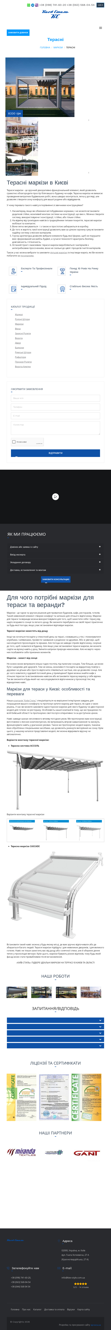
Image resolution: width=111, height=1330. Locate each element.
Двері (18, 342)
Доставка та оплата (54, 1309)
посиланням (27, 255)
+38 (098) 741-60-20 (52, 4)
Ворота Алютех (23, 366)
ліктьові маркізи (59, 252)
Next (89, 171)
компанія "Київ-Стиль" (24, 700)
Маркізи (58, 47)
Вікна (18, 328)
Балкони (19, 347)
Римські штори (23, 352)
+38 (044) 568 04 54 (20, 1286)
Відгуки (71, 1309)
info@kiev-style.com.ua (73, 1277)
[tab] (55, 546)
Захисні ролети (23, 333)
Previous (89, 119)
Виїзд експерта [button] (17, 554)
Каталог (37, 1309)
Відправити (55, 453)
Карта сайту (83, 1309)
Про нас (26, 1309)
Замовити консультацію (55, 579)
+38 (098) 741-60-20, (21, 1277)
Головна (45, 47)
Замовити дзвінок (18, 33)
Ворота (19, 338)
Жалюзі (19, 314)
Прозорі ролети (23, 361)
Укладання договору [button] (20, 562)
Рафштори (20, 357)
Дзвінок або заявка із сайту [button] (24, 547)
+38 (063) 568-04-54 (80, 4)
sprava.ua (96, 1325)
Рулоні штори (22, 319)
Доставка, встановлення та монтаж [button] (28, 570)
